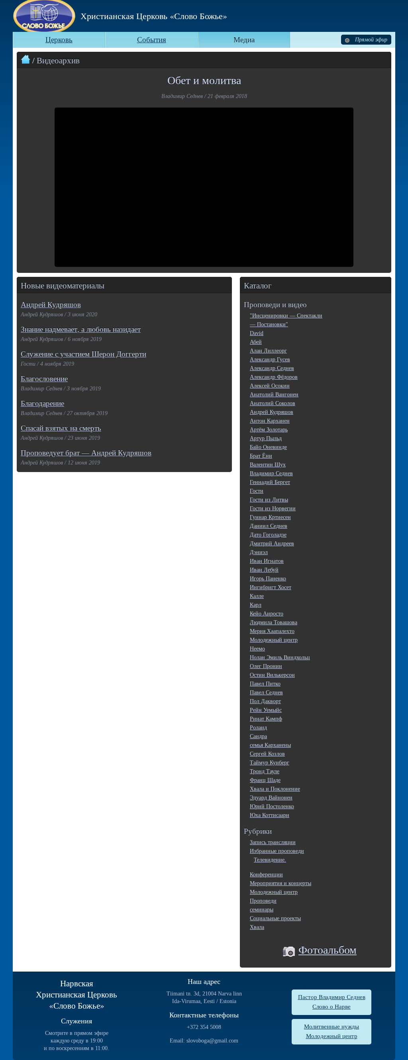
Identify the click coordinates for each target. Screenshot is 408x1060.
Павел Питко (265, 684)
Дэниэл (259, 552)
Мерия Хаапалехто (272, 631)
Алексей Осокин (270, 386)
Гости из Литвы (269, 500)
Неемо (257, 649)
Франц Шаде (265, 780)
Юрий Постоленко (272, 806)
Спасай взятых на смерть (61, 428)
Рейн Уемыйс (266, 710)
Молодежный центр (274, 640)
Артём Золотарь (269, 430)
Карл (255, 605)
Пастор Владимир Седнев (331, 997)
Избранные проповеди (277, 851)
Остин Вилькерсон (272, 675)
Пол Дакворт (265, 701)
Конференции (266, 875)
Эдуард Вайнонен (271, 798)
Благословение (44, 378)
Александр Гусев (270, 359)
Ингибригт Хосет (270, 587)
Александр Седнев (272, 368)
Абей (256, 342)
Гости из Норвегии (273, 508)
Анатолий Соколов (272, 403)
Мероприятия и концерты (280, 883)
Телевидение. (270, 860)
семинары (261, 910)
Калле (257, 596)
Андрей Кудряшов (51, 304)
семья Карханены (270, 745)
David (256, 333)
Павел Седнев (266, 693)
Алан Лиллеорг (268, 351)
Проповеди (263, 901)
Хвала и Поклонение (275, 789)
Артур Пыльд (266, 438)
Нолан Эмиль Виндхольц (280, 657)
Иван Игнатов (267, 561)
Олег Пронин (266, 666)
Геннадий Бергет (270, 482)
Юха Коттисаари (269, 815)
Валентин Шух (268, 465)
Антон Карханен (270, 421)
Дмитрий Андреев (272, 544)
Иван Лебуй (264, 570)
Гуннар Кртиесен (270, 517)
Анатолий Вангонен (274, 395)
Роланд (258, 728)
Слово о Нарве (331, 1006)
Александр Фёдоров (274, 377)
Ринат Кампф (266, 719)
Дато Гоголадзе (268, 535)
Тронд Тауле (264, 771)
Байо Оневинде (268, 447)
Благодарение (42, 403)
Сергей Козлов (267, 754)
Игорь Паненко (268, 579)
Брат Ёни (261, 456)
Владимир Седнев (271, 473)
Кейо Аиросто (266, 614)
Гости (256, 491)
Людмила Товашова (273, 622)
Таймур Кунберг (269, 763)
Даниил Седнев (268, 526)
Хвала (257, 927)
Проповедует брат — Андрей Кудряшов (86, 452)
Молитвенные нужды (331, 1026)
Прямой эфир (370, 40)
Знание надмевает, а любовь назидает (81, 329)
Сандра (258, 736)
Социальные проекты (275, 918)
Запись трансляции (273, 842)
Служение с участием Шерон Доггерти (83, 354)
